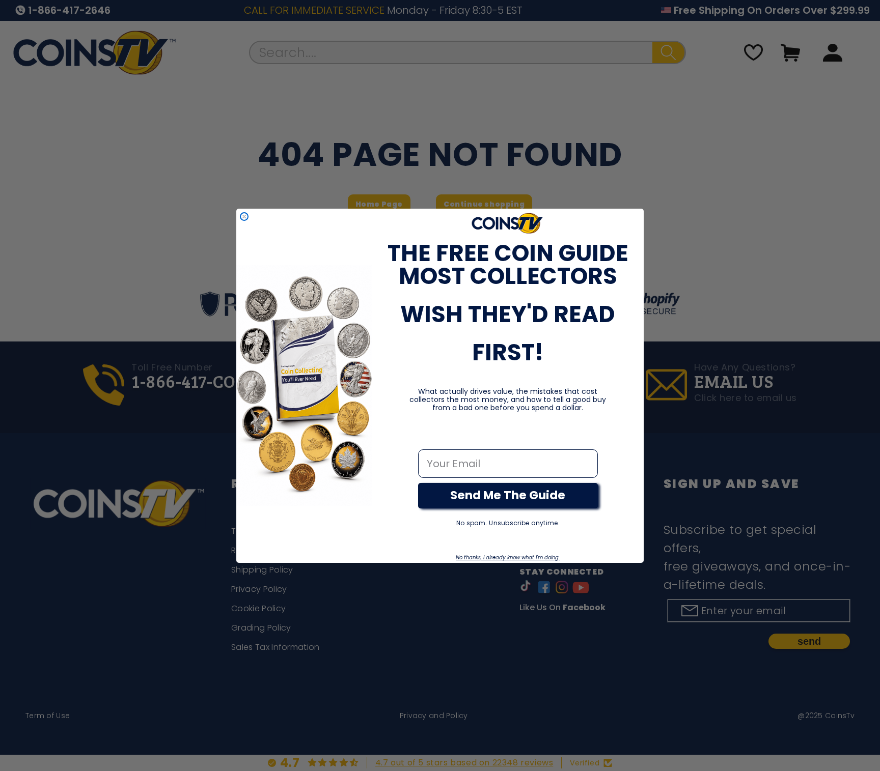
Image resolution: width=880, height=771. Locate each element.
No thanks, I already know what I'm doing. (508, 557)
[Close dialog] (244, 216)
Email (432, 439)
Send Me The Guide (507, 495)
